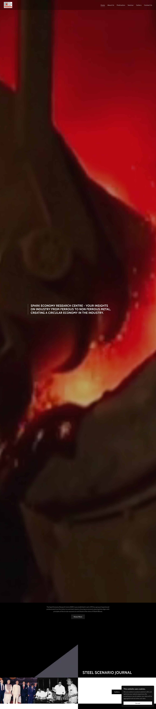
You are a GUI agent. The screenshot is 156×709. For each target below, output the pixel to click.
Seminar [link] (131, 5)
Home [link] (103, 5)
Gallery (117, 692)
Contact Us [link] (148, 5)
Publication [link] (121, 5)
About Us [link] (110, 5)
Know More (78, 617)
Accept (137, 703)
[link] (8, 5)
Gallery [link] (139, 5)
